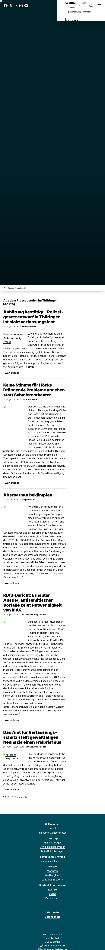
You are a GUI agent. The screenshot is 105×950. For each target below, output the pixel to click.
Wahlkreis (52, 871)
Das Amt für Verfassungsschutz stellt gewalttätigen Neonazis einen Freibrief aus (32, 737)
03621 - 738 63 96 (54, 945)
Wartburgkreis (52, 875)
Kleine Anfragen (53, 842)
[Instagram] (21, 6)
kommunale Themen (52, 856)
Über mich (52, 828)
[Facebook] (6, 6)
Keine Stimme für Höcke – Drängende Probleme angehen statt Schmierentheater (34, 390)
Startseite (52, 912)
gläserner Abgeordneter (79, 11)
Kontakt (52, 889)
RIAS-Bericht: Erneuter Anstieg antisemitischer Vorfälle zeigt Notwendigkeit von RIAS (32, 602)
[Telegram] (26, 6)
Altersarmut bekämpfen (27, 494)
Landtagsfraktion (51, 879)
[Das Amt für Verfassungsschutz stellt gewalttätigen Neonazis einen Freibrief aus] (13, 756)
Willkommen (52, 824)
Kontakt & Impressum (52, 885)
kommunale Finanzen (52, 861)
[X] (11, 6)
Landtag (72, 19)
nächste (22, 797)
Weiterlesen (12, 372)
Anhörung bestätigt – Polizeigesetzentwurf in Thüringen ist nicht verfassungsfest (33, 316)
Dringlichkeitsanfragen (52, 846)
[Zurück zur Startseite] (4, 288)
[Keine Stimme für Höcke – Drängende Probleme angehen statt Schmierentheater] (13, 426)
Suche (52, 893)
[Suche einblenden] (91, 6)
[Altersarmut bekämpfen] (13, 516)
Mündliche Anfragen (52, 851)
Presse (11, 288)
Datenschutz (52, 898)
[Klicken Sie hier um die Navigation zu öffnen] (99, 6)
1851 (15, 797)
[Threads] (16, 6)
